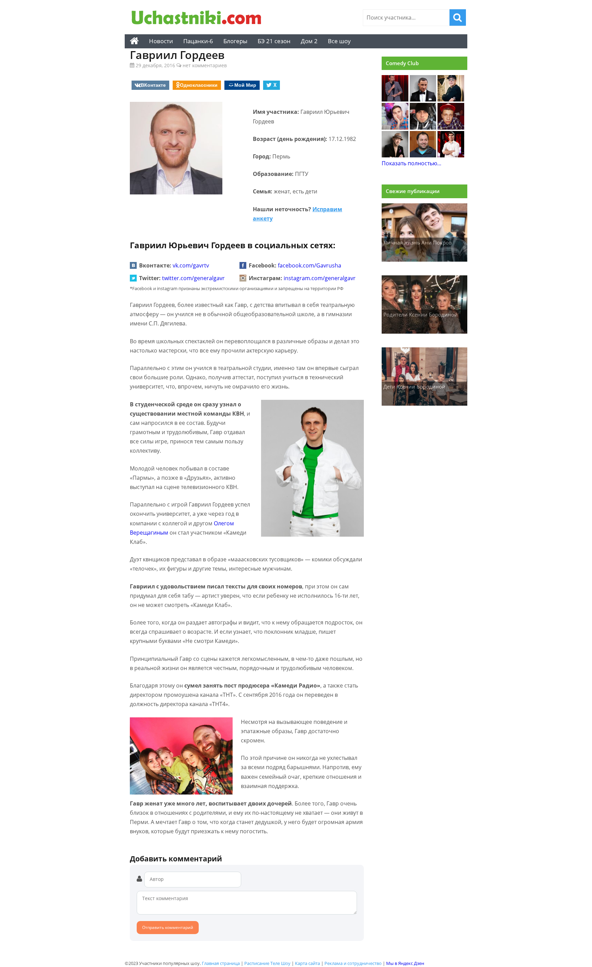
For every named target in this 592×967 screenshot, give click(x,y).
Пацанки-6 (198, 41)
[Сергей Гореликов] (395, 155)
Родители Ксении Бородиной (420, 314)
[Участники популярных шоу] (198, 18)
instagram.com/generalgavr (320, 278)
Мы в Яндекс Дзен (405, 963)
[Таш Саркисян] (423, 155)
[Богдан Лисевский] (450, 155)
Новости (161, 41)
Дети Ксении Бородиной (414, 386)
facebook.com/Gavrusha (309, 265)
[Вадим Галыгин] (423, 99)
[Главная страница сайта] (134, 41)
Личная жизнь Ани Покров (417, 242)
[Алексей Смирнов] (395, 127)
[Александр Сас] (450, 127)
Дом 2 (309, 41)
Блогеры (235, 41)
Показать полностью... (411, 163)
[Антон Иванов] (423, 127)
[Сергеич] (395, 99)
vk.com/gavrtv (191, 265)
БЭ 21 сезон (274, 41)
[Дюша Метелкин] (450, 99)
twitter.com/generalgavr (193, 278)
